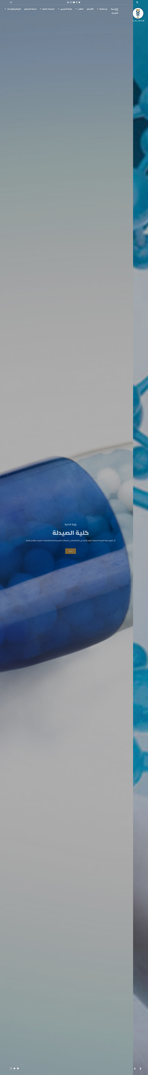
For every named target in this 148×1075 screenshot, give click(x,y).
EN (11, 2)
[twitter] (79, 2)
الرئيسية (114, 9)
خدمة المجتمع (30, 9)
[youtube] (74, 2)
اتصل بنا (115, 13)
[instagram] (70, 2)
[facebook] (77, 2)
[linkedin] (68, 2)
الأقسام (90, 9)
